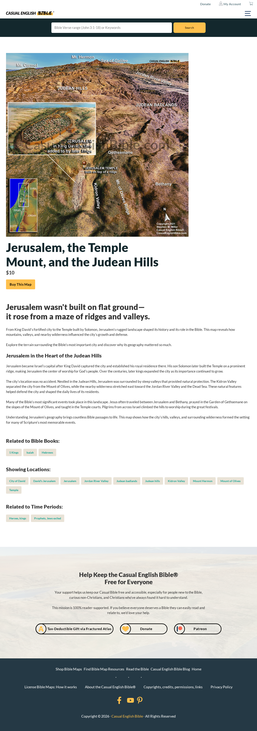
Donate (205, 4)
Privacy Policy (222, 687)
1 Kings (13, 452)
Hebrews (47, 452)
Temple (13, 490)
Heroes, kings (17, 518)
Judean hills (152, 481)
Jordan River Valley (96, 481)
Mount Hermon (202, 481)
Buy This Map (21, 284)
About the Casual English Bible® (110, 687)
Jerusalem (70, 481)
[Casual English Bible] (30, 13)
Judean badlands (126, 481)
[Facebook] (114, 700)
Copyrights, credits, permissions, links (173, 687)
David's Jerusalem (44, 481)
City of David (17, 481)
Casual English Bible (127, 716)
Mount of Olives (230, 481)
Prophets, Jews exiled (47, 518)
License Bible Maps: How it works (50, 687)
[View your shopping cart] (251, 4)
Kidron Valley (176, 481)
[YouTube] (125, 700)
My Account (232, 4)
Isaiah (30, 452)
